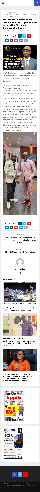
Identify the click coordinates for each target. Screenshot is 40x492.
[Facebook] (14, 474)
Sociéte (29, 19)
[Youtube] (25, 474)
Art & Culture (13, 19)
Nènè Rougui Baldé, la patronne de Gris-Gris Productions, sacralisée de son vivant (19, 309)
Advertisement (22, 490)
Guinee (24, 19)
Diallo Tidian (8, 31)
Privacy (14, 490)
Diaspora (19, 19)
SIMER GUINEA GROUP (28, 486)
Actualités (6, 19)
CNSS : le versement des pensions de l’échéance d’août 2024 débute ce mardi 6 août (20, 240)
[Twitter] (20, 474)
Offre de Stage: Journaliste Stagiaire (20, 252)
